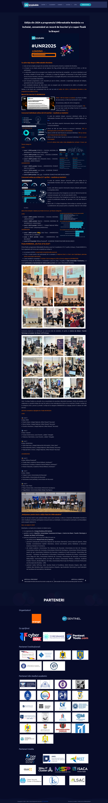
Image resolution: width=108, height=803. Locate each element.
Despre (43, 4)
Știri (75, 4)
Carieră (60, 4)
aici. (49, 120)
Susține (68, 4)
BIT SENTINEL (45, 801)
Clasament (52, 4)
